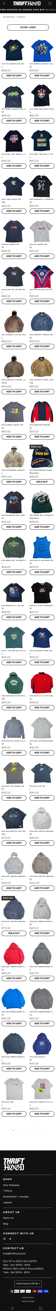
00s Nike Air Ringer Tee (13, 786)
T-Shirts (7, 1191)
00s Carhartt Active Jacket (15, 334)
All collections (9, 17)
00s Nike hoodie (37, 1057)
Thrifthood (31, 1297)
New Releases (11, 1185)
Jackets (7, 1202)
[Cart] (50, 3)
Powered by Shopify (28, 1301)
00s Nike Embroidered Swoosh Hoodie (20, 966)
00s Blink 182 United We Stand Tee (18, 289)
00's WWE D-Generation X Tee (15, 109)
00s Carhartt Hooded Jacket (15, 380)
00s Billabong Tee (10, 244)
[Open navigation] (6, 3)
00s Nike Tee (7, 1102)
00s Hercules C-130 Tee (13, 605)
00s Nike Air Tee (37, 786)
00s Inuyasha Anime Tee (41, 650)
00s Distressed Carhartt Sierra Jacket (21, 470)
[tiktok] (10, 1239)
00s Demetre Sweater (40, 425)
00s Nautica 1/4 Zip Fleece (42, 696)
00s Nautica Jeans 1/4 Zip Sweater (18, 741)
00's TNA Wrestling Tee (13, 64)
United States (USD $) (27, 1284)
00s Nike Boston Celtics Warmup (18, 831)
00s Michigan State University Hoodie (20, 696)
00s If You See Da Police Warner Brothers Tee (24, 650)
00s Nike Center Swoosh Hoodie (17, 876)
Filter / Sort (28, 27)
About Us (8, 1218)
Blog (5, 1224)
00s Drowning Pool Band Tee (16, 515)
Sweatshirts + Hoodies (16, 1197)
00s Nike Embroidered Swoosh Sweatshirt (22, 1012)
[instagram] (4, 1239)
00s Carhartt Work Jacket (43, 380)
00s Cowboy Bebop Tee (12, 425)
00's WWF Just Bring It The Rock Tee (19, 154)
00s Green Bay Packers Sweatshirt (18, 560)
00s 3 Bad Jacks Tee (11, 199)
